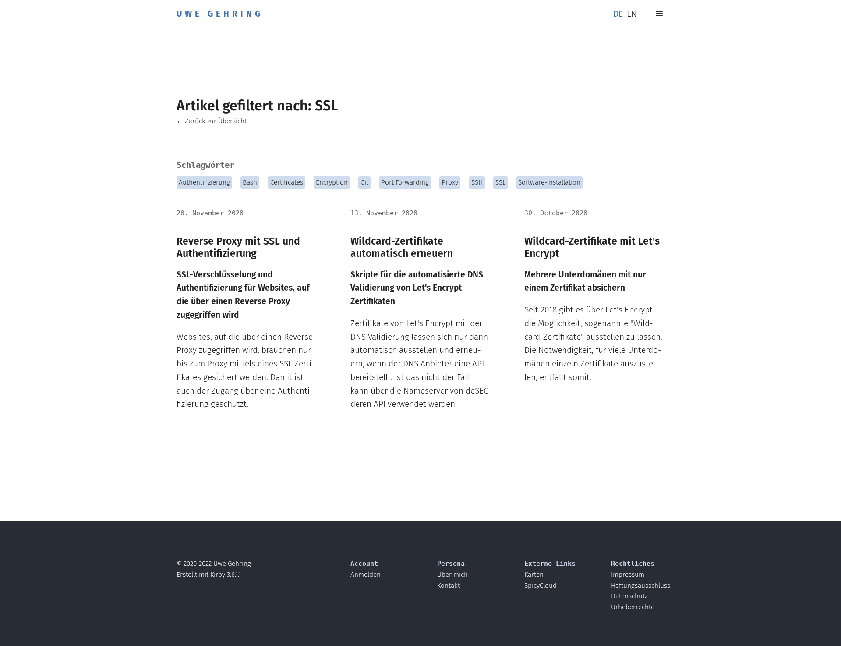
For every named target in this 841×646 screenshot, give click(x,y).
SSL (500, 182)
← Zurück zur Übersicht (212, 121)
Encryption (332, 182)
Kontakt (448, 585)
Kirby (217, 575)
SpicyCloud (540, 585)
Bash (250, 182)
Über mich (452, 575)
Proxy (450, 182)
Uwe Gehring (220, 14)
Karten (534, 575)
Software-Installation (549, 182)
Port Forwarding (405, 182)
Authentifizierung (204, 182)
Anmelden (365, 575)
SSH (477, 182)
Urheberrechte (632, 607)
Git (364, 182)
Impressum (627, 575)
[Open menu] (659, 13)
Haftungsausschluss (640, 585)
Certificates (286, 182)
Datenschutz (629, 596)
